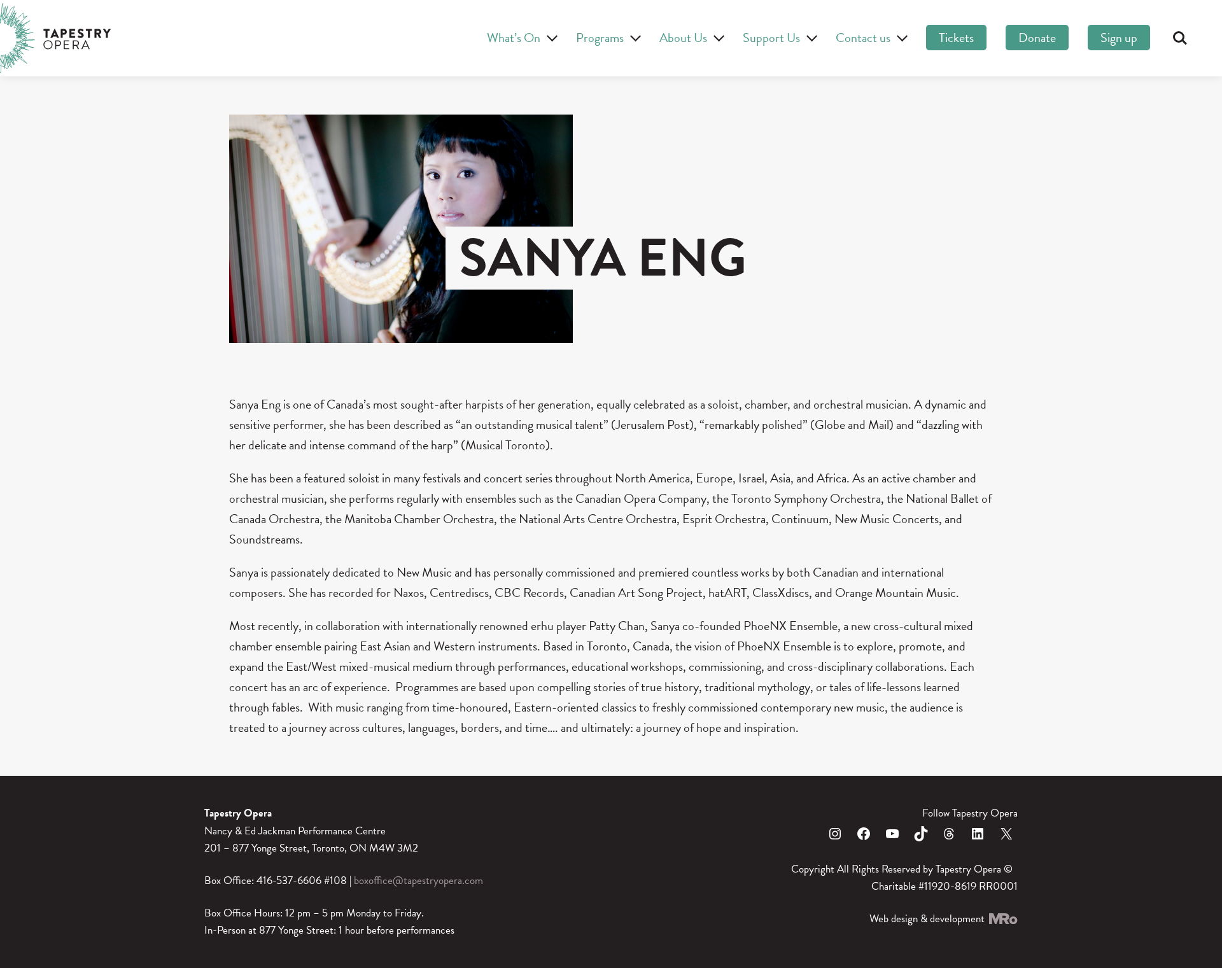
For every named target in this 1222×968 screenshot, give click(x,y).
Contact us (863, 37)
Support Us (771, 37)
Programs (600, 37)
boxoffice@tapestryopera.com (418, 880)
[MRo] (1002, 919)
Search (1180, 38)
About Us (683, 37)
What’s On (513, 37)
